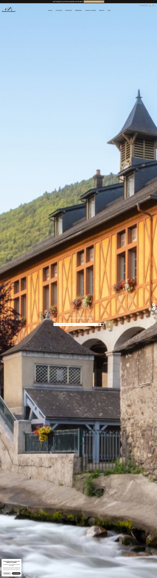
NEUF (109, 10)
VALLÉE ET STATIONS (90, 10)
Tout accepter (16, 573)
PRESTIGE (101, 10)
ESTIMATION (68, 10)
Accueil (50, 10)
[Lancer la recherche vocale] (109, 324)
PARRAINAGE (78, 10)
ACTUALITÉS (59, 10)
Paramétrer (6, 573)
